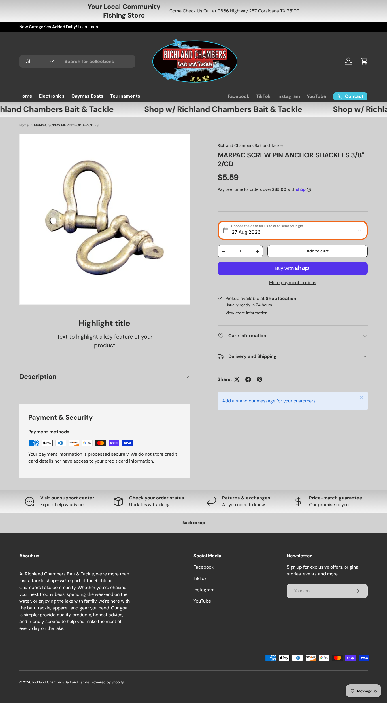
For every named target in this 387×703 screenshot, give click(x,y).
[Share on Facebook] (248, 379)
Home (25, 96)
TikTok (263, 96)
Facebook (238, 96)
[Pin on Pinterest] (259, 379)
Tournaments (125, 96)
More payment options (292, 283)
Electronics (52, 96)
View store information (246, 312)
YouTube (316, 96)
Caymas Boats (87, 96)
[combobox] (77, 61)
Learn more (88, 26)
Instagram (288, 96)
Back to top (193, 522)
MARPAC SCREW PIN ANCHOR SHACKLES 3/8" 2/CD (68, 125)
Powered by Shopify (108, 682)
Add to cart (318, 251)
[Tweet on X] (237, 379)
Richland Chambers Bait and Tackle (250, 145)
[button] (364, 61)
